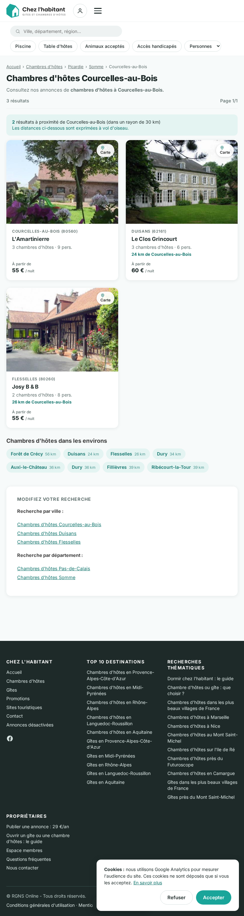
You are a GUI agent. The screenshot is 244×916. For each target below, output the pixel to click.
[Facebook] (9, 738)
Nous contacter (22, 867)
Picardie (76, 66)
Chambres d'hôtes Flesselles (49, 542)
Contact (14, 716)
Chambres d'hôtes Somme (46, 577)
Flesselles (128, 453)
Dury (169, 453)
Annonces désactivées (29, 724)
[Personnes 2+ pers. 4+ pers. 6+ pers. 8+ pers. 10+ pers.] (202, 46)
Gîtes (11, 690)
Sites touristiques (24, 707)
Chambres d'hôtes (44, 66)
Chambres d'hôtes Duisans (47, 533)
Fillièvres (123, 467)
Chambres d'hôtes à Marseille (198, 717)
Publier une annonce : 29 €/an (37, 826)
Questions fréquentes (28, 859)
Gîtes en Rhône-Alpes (109, 764)
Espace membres (24, 850)
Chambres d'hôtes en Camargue (201, 773)
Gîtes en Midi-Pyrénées (111, 755)
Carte (105, 152)
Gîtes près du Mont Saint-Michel (200, 797)
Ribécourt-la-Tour (178, 467)
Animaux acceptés (105, 46)
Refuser (176, 897)
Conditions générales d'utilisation (40, 905)
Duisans (83, 453)
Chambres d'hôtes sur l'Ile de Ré (201, 749)
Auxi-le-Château (35, 467)
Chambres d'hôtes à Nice (193, 726)
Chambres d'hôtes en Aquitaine (119, 732)
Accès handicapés (157, 46)
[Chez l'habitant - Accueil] (35, 11)
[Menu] (98, 10)
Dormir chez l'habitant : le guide (200, 678)
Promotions (18, 698)
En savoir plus (147, 882)
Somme (96, 66)
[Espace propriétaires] (80, 11)
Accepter (213, 897)
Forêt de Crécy (33, 453)
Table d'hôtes (58, 46)
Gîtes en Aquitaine (106, 782)
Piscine (23, 46)
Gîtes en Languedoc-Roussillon (119, 773)
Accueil (13, 66)
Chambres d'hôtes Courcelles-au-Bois (59, 524)
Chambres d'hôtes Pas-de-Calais (53, 568)
